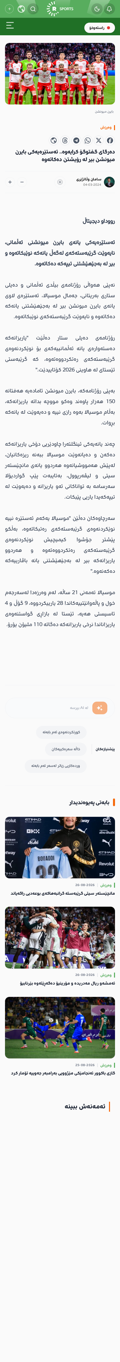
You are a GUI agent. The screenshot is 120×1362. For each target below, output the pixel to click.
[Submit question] (99, 708)
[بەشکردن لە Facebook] (110, 140)
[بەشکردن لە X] (99, 140)
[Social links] (9, 8)
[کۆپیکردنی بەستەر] (54, 140)
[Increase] (10, 182)
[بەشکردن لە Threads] (65, 140)
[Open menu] (10, 27)
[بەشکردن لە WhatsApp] (88, 140)
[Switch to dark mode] (97, 9)
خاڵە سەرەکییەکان (66, 749)
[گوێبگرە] (60, 182)
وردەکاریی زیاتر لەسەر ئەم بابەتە (55, 766)
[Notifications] (109, 9)
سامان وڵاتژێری (88, 179)
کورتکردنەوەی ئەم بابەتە (61, 732)
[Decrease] (22, 182)
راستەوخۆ (96, 28)
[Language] (21, 9)
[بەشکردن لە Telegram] (76, 140)
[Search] (33, 9)
